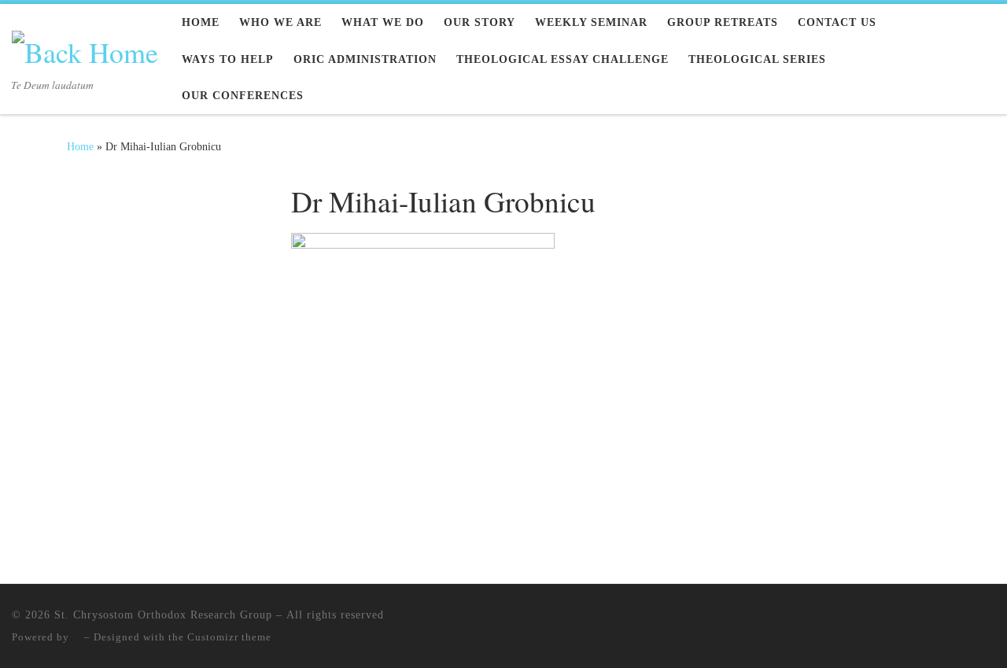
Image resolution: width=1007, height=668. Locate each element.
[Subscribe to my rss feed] (72, 192)
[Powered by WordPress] (76, 637)
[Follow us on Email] (173, 192)
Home (80, 146)
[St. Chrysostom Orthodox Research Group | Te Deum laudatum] (85, 47)
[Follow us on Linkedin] (148, 192)
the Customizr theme (219, 637)
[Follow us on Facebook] (97, 192)
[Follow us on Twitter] (123, 192)
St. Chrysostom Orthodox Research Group (163, 614)
